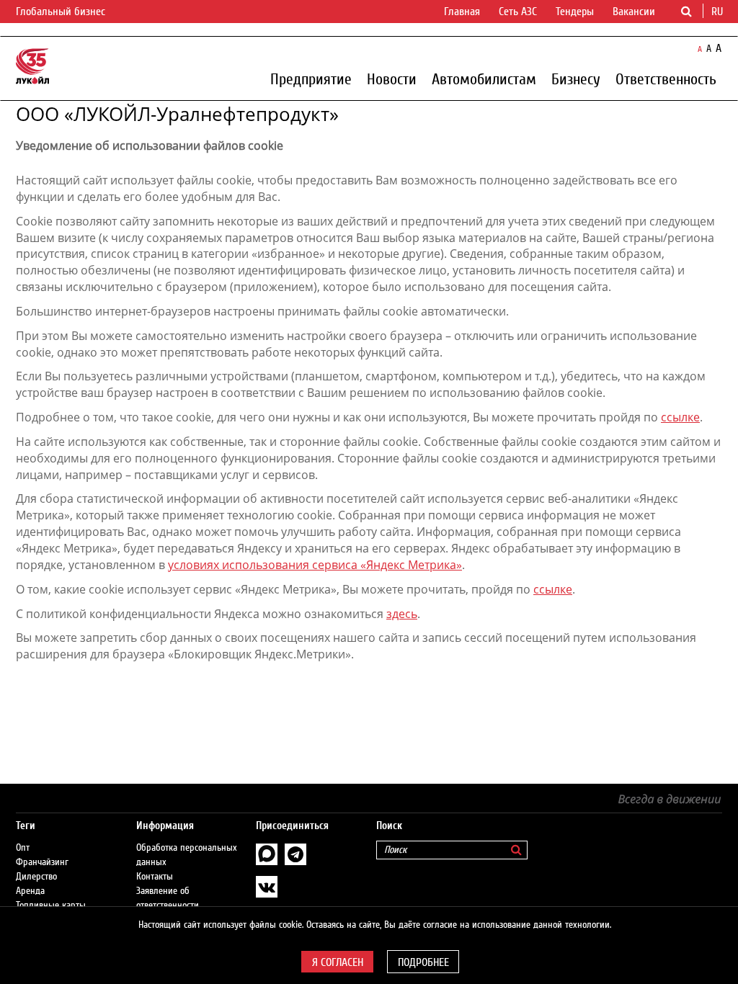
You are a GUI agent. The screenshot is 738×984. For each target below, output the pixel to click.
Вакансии (634, 11)
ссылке (680, 417)
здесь (401, 614)
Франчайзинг (42, 862)
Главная (462, 11)
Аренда (30, 891)
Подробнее (423, 962)
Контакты (154, 876)
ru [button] (718, 11)
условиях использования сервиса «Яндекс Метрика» (315, 565)
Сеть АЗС (518, 11)
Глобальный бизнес (62, 11)
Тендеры (575, 11)
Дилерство (36, 876)
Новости (392, 78)
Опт (23, 848)
